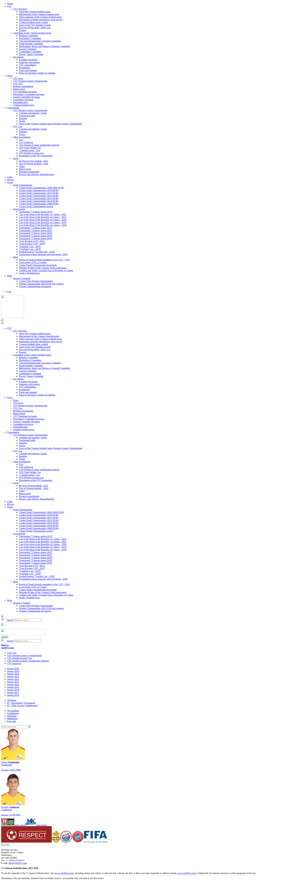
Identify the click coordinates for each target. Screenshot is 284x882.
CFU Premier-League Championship (30, 81)
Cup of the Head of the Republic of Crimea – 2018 (42, 225)
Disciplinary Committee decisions (28, 94)
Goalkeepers (13, 713)
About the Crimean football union (34, 11)
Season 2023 (13, 676)
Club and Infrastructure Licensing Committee (40, 41)
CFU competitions (27, 65)
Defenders (12, 716)
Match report (19, 89)
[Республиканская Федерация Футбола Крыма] (56, 842)
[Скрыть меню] (2, 637)
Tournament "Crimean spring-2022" (36, 227)
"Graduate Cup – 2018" (30, 249)
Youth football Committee (31, 43)
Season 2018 (13, 690)
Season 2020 (13, 684)
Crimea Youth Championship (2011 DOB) (38, 193)
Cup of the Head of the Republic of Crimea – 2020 (42, 219)
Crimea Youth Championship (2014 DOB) (39, 201)
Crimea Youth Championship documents (38, 265)
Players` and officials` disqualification (36, 174)
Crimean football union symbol (33, 22)
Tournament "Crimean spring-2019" (36, 235)
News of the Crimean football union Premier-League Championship (50, 123)
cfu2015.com (7, 647)
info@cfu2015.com (18, 863)
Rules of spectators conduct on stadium (37, 73)
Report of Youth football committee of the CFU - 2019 (44, 259)
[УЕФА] (78, 842)
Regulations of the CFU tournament (35, 155)
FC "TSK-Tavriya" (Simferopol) (22, 705)
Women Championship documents (35, 286)
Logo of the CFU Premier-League (35, 25)
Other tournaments (21, 137)
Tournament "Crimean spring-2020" (36, 233)
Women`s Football (21, 278)
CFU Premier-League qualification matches (39, 145)
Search (10, 620)
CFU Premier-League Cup (31, 153)
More (15, 257)
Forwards (11, 721)
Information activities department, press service (41, 19)
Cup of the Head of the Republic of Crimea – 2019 (42, 222)
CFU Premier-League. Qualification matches (28, 661)
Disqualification (20, 102)
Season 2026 (13, 668)
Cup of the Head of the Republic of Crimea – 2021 (42, 217)
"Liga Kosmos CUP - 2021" (32, 241)
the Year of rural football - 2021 (33, 161)
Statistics (23, 118)
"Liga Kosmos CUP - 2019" (32, 243)
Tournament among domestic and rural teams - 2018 (43, 254)
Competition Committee (30, 51)
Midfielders (12, 718)
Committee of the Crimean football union (32, 33)
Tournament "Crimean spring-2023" (36, 211)
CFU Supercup (26, 142)
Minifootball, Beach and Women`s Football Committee (44, 46)
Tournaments (13, 107)
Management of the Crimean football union (39, 14)
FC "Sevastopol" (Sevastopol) (21, 703)
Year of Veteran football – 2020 (33, 163)
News (10, 75)
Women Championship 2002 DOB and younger (41, 283)
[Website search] (2, 616)
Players (10, 179)
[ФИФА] (95, 842)
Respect (22, 30)
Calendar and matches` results (33, 113)
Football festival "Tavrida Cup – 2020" (37, 251)
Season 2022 (13, 679)
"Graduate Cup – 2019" (30, 246)
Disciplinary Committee (30, 38)
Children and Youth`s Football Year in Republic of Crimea (46, 270)
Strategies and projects (29, 62)
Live (21, 139)
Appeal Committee (28, 49)
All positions (13, 710)
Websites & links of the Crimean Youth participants (42, 267)
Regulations (24, 67)
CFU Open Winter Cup (30, 147)
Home (10, 3)
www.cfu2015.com (64, 873)
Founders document (28, 59)
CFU (9, 6)
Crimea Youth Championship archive (36, 206)
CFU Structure (20, 9)
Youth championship (22, 185)
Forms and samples (28, 70)
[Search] (30, 726)
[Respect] (26, 842)
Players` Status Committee (31, 54)
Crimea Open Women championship (36, 281)
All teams (11, 700)
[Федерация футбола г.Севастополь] (66, 842)
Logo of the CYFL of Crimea (32, 262)
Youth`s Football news (29, 273)
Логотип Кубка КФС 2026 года (34, 27)
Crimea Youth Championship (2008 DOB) (39, 203)
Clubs (10, 177)
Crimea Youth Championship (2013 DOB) (39, 198)
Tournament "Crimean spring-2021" (36, 230)
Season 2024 (13, 674)
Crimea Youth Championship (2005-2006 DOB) (41, 187)
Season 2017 (13, 692)
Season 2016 (13, 695)
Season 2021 (13, 682)
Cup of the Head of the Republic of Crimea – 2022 (42, 214)
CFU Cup (17, 83)
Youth (10, 182)
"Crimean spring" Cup (29, 150)
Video (22, 166)
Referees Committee (28, 35)
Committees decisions (23, 99)
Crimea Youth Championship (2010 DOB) (39, 190)
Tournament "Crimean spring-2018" (36, 238)
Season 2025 (13, 671)
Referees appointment (23, 86)
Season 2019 (13, 687)
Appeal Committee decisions (26, 97)
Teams (22, 121)
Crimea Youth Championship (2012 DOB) (39, 195)
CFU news (18, 78)
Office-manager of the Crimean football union (40, 17)
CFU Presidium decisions (25, 91)
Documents (18, 57)
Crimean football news (23, 105)
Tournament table (27, 115)
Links (15, 158)
